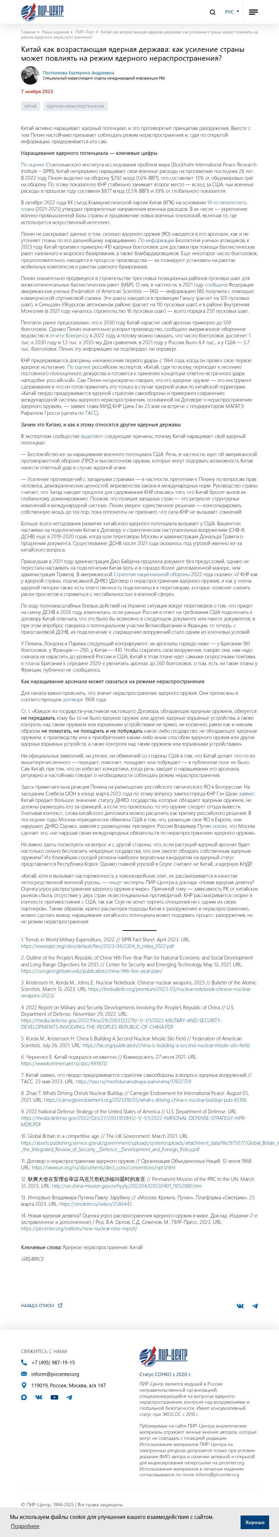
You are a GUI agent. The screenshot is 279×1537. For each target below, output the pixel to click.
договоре (73, 699)
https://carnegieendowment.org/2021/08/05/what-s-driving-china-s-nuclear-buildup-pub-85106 (145, 1099)
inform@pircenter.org (55, 1374)
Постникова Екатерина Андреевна (78, 72)
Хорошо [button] (255, 1522)
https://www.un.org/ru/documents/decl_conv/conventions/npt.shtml (103, 1167)
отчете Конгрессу (69, 335)
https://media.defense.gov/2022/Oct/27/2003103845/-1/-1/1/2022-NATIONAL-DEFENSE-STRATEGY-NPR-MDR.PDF (133, 1121)
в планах (30, 663)
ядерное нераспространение (75, 106)
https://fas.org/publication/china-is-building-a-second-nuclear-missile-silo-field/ (166, 1045)
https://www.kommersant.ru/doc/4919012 (64, 1063)
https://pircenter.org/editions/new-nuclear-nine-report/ (79, 1228)
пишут (115, 882)
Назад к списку (37, 1305)
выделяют (92, 436)
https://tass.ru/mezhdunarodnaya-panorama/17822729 (133, 1081)
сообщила (216, 284)
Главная (28, 31)
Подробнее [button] (25, 1526)
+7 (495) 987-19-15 (53, 1362)
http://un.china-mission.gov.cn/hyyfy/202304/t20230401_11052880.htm (127, 1185)
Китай (30, 106)
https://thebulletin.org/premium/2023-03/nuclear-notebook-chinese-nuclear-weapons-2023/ (136, 992)
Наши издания (55, 31)
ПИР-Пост (85, 31)
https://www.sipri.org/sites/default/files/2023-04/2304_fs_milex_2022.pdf (97, 945)
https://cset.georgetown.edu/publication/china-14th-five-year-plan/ (91, 970)
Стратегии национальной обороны (152, 574)
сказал (219, 825)
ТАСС (91, 412)
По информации (156, 240)
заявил (246, 793)
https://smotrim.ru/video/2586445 (96, 1203)
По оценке (33, 164)
